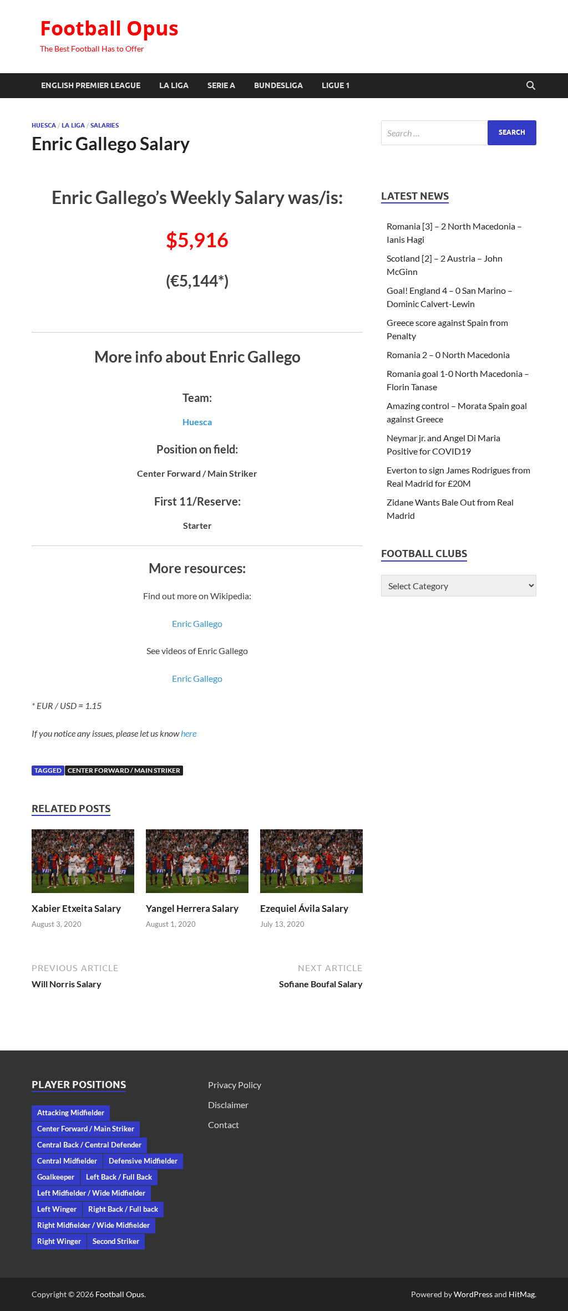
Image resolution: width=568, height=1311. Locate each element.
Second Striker (116, 1241)
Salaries (104, 125)
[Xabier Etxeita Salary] (83, 864)
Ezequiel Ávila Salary (304, 908)
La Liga (174, 85)
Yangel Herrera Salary (192, 908)
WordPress (473, 1294)
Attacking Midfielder (70, 1112)
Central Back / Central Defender (89, 1144)
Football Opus (109, 28)
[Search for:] (458, 132)
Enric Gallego (197, 623)
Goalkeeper (55, 1176)
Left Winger (57, 1209)
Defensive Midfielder (143, 1160)
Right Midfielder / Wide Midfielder (93, 1225)
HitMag (522, 1294)
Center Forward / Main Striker (124, 770)
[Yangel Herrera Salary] (197, 864)
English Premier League (90, 85)
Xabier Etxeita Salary (76, 908)
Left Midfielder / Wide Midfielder (91, 1192)
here (188, 733)
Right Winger (59, 1241)
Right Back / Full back (123, 1209)
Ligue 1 (336, 85)
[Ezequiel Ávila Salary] (311, 864)
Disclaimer (228, 1104)
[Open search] (531, 86)
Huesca (44, 125)
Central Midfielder (67, 1160)
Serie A (221, 85)
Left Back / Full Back (119, 1176)
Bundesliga (278, 85)
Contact (223, 1124)
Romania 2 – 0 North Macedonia (448, 354)
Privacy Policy (234, 1084)
